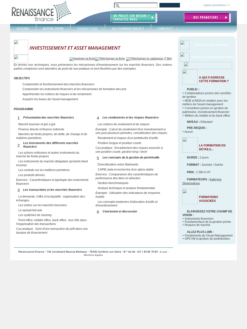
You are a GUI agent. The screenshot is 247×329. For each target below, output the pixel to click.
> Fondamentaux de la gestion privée (206, 222)
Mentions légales (93, 255)
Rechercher (169, 5)
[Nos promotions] (207, 18)
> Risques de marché (196, 225)
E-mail (163, 251)
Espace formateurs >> (217, 5)
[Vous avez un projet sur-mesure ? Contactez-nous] (133, 18)
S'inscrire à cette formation (211, 44)
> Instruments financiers (197, 218)
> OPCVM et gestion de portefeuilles (206, 238)
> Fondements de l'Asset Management (207, 235)
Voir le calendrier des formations (213, 57)
